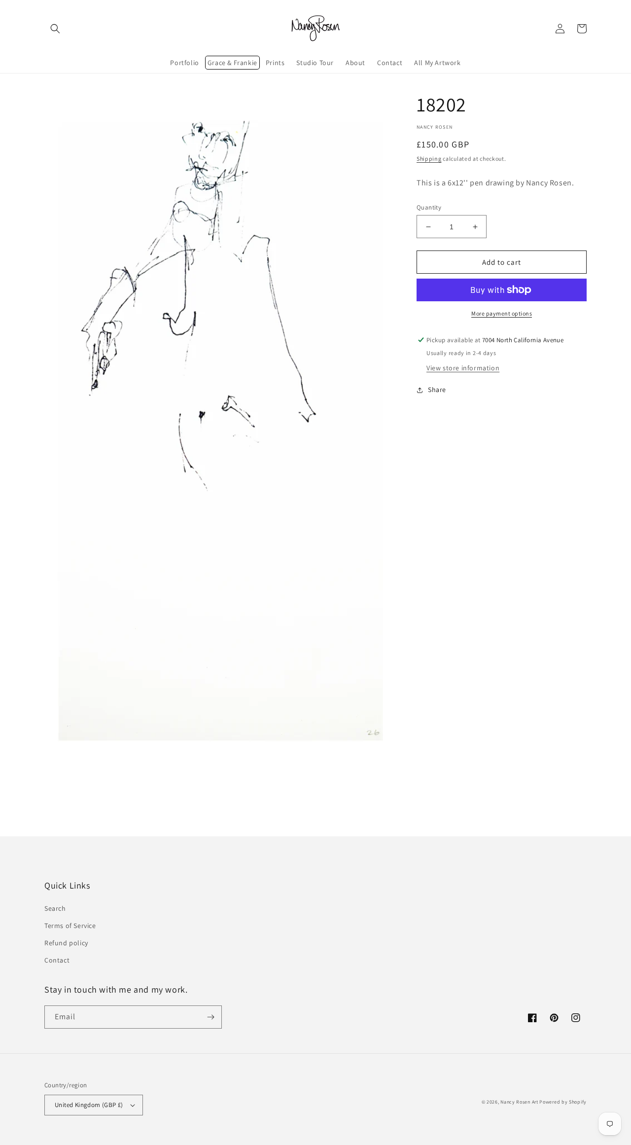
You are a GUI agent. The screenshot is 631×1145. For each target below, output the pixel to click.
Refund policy (66, 942)
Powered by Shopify (563, 1102)
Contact (57, 960)
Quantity (429, 207)
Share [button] (437, 389)
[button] (55, 28)
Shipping (429, 158)
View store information (462, 367)
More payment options (501, 313)
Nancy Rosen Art (519, 1102)
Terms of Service (70, 925)
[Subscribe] (210, 1017)
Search (55, 908)
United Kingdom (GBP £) (89, 1105)
